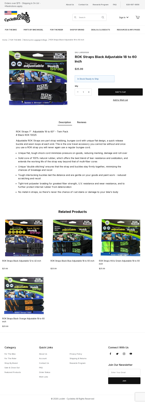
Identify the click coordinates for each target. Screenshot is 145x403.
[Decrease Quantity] (78, 92)
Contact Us (83, 4)
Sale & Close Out (12, 367)
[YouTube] (131, 353)
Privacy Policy (76, 354)
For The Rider (10, 358)
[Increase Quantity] (89, 92)
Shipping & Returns (78, 358)
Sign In (122, 17)
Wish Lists (43, 377)
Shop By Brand (11, 363)
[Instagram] (124, 353)
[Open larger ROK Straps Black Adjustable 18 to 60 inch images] (37, 78)
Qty (76, 86)
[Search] (103, 17)
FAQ (115, 4)
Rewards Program (100, 4)
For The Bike (10, 354)
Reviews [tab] (81, 122)
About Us (70, 4)
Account (43, 358)
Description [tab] (65, 122)
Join (124, 381)
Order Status (44, 372)
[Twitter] (117, 353)
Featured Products (13, 372)
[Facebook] (110, 353)
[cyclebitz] (17, 17)
